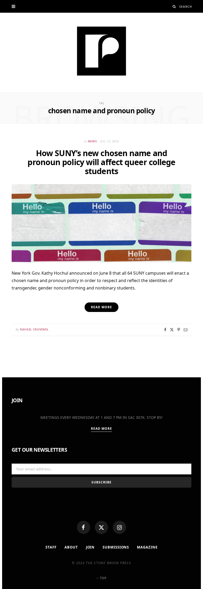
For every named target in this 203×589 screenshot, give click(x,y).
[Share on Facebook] (165, 330)
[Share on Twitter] (172, 330)
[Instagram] (119, 527)
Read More (101, 428)
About (71, 547)
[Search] (174, 6)
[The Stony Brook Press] (101, 51)
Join (90, 547)
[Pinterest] (178, 330)
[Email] (185, 330)
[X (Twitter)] (101, 527)
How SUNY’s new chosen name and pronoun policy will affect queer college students (101, 162)
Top (103, 578)
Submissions (116, 547)
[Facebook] (83, 527)
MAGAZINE (147, 547)
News (92, 141)
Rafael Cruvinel (34, 329)
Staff (51, 547)
